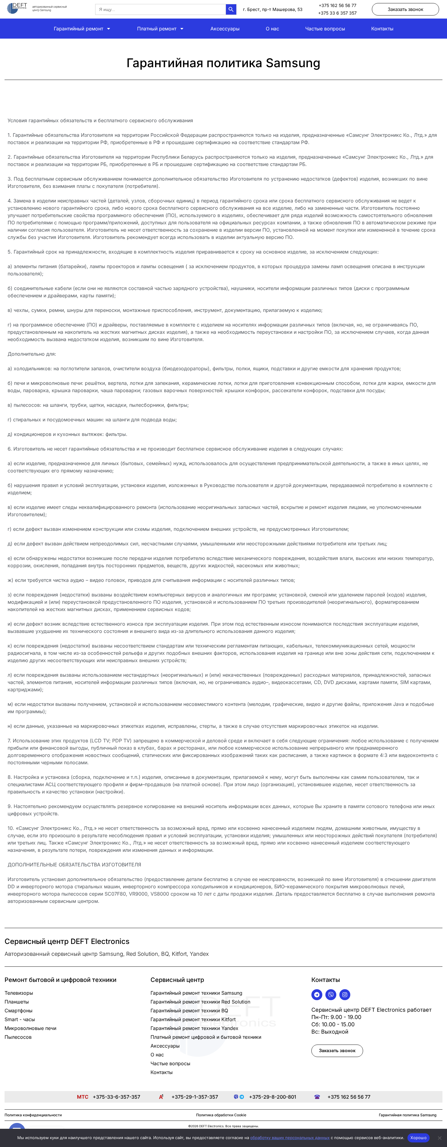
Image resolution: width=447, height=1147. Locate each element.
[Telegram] (316, 994)
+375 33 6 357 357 (337, 13)
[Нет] (439, 1138)
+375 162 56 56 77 (337, 5)
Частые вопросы (325, 29)
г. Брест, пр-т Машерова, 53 (273, 9)
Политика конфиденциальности (33, 1115)
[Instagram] (344, 994)
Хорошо (419, 1137)
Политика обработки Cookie (221, 1115)
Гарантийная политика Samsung (407, 1115)
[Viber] (330, 994)
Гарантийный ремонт (78, 29)
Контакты (382, 29)
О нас (272, 29)
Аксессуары (225, 29)
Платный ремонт (156, 29)
